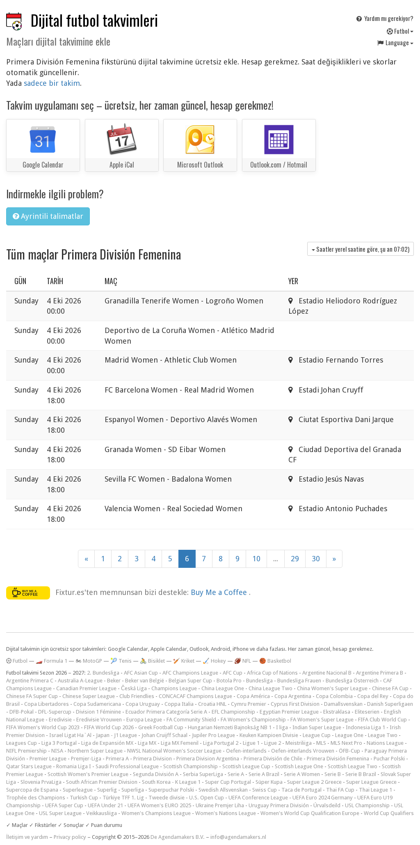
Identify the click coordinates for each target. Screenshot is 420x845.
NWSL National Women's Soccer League (174, 751)
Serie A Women (302, 774)
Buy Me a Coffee (220, 592)
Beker (114, 680)
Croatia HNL (212, 704)
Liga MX (147, 743)
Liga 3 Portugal (59, 743)
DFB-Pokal (21, 712)
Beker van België (144, 680)
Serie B (332, 774)
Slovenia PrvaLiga (41, 782)
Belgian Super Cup (190, 680)
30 (316, 558)
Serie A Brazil (264, 774)
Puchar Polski (389, 758)
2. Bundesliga (103, 673)
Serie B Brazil (360, 774)
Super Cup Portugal (228, 782)
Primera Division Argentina (207, 758)
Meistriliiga (298, 743)
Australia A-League (80, 680)
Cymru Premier (248, 704)
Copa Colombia (334, 696)
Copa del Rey (372, 696)
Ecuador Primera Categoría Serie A (166, 712)
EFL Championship (233, 712)
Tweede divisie (166, 797)
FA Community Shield (191, 719)
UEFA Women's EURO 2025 (159, 805)
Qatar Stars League (29, 766)
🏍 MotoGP (88, 661)
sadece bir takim (52, 83)
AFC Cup (232, 673)
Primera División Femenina (338, 758)
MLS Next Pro (346, 743)
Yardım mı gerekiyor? (388, 18)
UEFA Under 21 (105, 805)
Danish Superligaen (390, 704)
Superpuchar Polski (171, 790)
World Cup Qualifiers (389, 813)
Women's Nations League (225, 813)
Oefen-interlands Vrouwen (302, 751)
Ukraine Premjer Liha (220, 805)
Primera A (117, 758)
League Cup (317, 735)
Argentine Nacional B (327, 673)
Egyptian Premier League (289, 712)
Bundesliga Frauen (299, 680)
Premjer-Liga (86, 758)
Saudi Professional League (127, 766)
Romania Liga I (73, 766)
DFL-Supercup (54, 712)
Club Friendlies (136, 696)
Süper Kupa (269, 782)
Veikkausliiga (101, 813)
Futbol (401, 30)
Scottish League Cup (246, 766)
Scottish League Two (352, 766)
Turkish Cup (84, 797)
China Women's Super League (332, 688)
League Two (382, 735)
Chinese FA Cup (390, 688)
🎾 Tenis (121, 661)
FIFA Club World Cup (382, 719)
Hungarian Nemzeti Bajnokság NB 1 (230, 727)
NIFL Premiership (26, 751)
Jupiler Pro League (213, 735)
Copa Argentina (292, 696)
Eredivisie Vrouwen (99, 719)
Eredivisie (60, 719)
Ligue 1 (251, 743)
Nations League (385, 743)
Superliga (132, 790)
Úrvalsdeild (326, 805)
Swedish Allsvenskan (223, 790)
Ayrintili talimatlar (51, 216)
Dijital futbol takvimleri (94, 20)
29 (295, 558)
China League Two (270, 688)
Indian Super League (316, 727)
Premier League (48, 758)
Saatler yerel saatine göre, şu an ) (362, 248)
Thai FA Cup (340, 790)
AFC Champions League (190, 673)
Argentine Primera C (29, 680)
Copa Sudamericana (97, 704)
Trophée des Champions (35, 797)
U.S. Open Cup (206, 797)
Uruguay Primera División (279, 805)
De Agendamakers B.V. (178, 837)
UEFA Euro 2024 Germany (322, 797)
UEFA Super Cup (64, 805)
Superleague (78, 790)
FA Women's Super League (322, 719)
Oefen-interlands (246, 751)
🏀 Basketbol (275, 661)
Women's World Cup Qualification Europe (309, 813)
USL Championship (367, 805)
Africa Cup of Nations (272, 673)
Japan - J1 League (116, 735)
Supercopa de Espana (32, 790)
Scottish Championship (190, 766)
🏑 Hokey (214, 661)
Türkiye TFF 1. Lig (123, 797)
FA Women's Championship (253, 719)
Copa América (253, 696)
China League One (222, 688)
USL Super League (60, 813)
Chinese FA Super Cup (32, 696)
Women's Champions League (156, 813)
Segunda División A (155, 774)
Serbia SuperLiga (203, 774)
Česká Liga (134, 688)
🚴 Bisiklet (152, 661)
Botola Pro (229, 680)
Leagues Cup (21, 743)
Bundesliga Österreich (352, 680)
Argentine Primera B (379, 673)
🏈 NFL (242, 661)
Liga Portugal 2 (220, 743)
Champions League (174, 688)
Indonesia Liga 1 (365, 727)
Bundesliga (259, 680)
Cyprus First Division (295, 704)
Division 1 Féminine (98, 712)
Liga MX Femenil (180, 743)
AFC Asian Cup (141, 673)
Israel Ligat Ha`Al (70, 735)
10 (256, 558)
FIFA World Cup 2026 (109, 727)
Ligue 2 (272, 743)
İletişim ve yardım (27, 837)
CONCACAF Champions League (195, 696)
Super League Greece (371, 782)
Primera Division (152, 758)
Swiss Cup (264, 790)
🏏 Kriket (183, 661)
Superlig (107, 790)
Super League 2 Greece (314, 782)
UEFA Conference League (258, 797)
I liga (282, 727)
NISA (57, 751)
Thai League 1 (375, 790)
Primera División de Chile (273, 758)
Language (397, 42)
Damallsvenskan (343, 704)
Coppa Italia (179, 704)
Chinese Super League (88, 696)
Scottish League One (299, 766)
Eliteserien (367, 712)
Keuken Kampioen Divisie (269, 735)
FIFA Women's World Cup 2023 (43, 727)
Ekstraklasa (336, 712)
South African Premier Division (101, 782)
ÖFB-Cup (349, 751)
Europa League (144, 719)
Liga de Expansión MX (107, 743)
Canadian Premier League (86, 688)
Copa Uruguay (143, 704)
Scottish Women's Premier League (88, 774)
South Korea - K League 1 (171, 782)
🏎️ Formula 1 (51, 661)
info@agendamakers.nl (238, 837)
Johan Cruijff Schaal (164, 735)
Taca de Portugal (301, 790)
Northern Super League (95, 751)
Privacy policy (70, 837)
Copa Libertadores (46, 704)
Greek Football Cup (160, 727)
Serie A (236, 774)
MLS (321, 743)
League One (349, 735)
